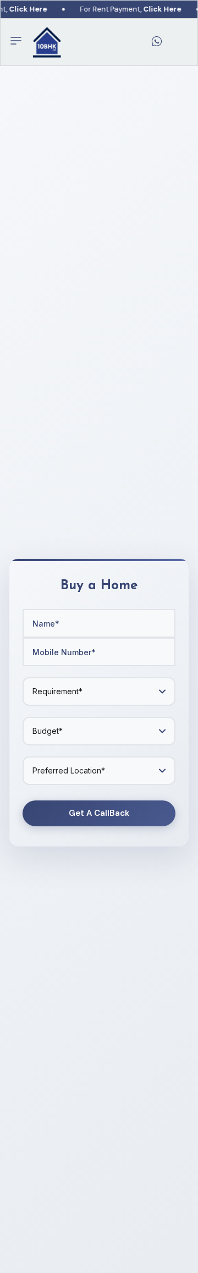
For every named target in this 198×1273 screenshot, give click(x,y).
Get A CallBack (99, 813)
